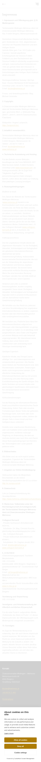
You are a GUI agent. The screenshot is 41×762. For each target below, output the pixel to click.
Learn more (8, 733)
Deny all (20, 746)
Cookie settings (20, 753)
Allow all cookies (20, 740)
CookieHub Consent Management (24, 758)
